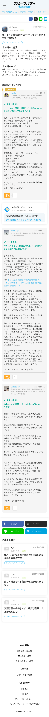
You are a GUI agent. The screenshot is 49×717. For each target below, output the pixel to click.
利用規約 (24, 694)
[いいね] (7, 195)
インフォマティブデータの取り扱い (24, 704)
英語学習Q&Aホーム (9, 12)
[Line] (40, 19)
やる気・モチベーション (12, 43)
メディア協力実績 (24, 675)
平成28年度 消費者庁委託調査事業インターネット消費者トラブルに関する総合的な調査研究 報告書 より (23, 283)
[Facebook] (31, 19)
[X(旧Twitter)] (36, 19)
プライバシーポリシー (24, 699)
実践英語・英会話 (26, 12)
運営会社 (24, 689)
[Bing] (45, 19)
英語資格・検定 (24, 656)
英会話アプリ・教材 (24, 661)
